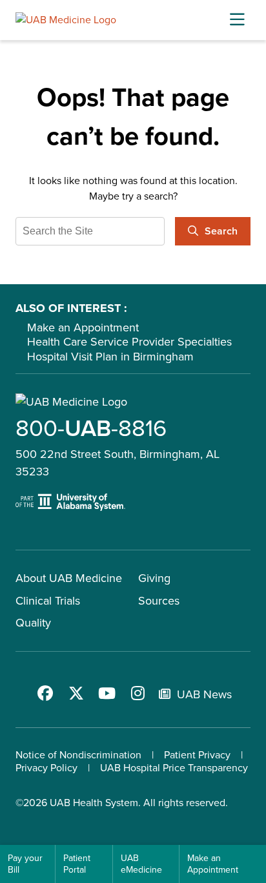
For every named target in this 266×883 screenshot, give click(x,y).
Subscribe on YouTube (107, 693)
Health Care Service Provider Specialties (129, 341)
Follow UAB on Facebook (45, 693)
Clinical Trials (47, 600)
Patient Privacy (197, 754)
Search (221, 230)
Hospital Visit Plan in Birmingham (110, 356)
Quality (33, 622)
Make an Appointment (83, 327)
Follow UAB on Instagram (138, 693)
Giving (154, 578)
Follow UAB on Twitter (76, 693)
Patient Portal (76, 864)
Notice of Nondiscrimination (78, 754)
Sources (158, 600)
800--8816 (91, 428)
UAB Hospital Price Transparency (174, 767)
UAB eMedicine (141, 864)
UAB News (204, 694)
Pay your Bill (25, 864)
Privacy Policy (46, 767)
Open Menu (237, 20)
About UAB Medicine (68, 578)
